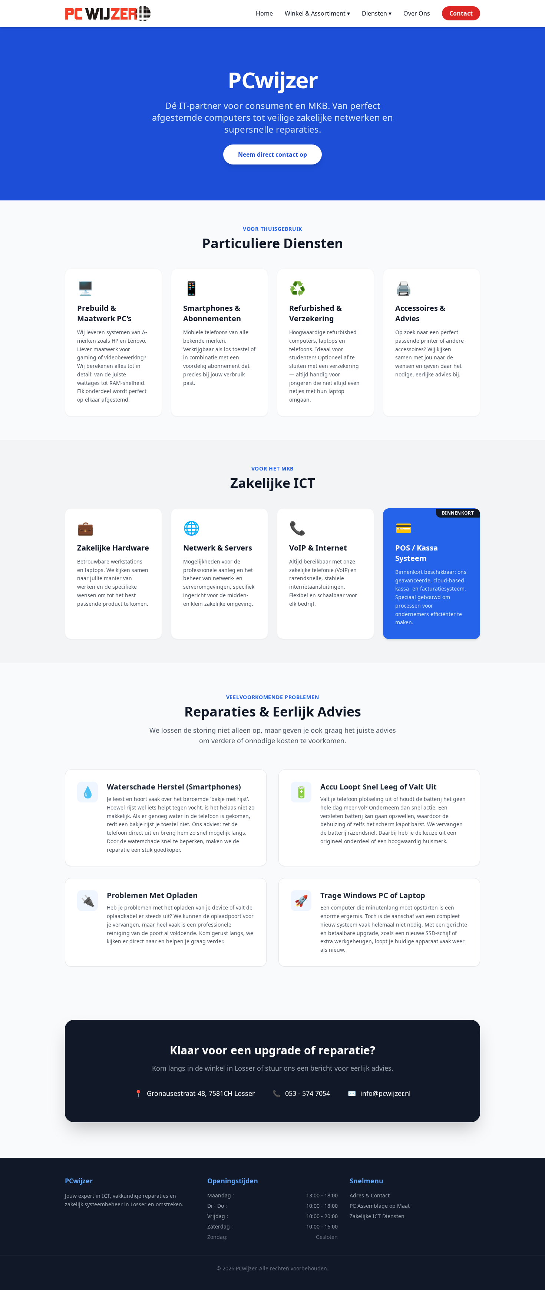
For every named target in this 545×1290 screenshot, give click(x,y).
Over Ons (416, 13)
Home (264, 13)
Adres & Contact (370, 1195)
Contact (461, 13)
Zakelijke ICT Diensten (377, 1216)
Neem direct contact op (272, 154)
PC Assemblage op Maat (380, 1205)
